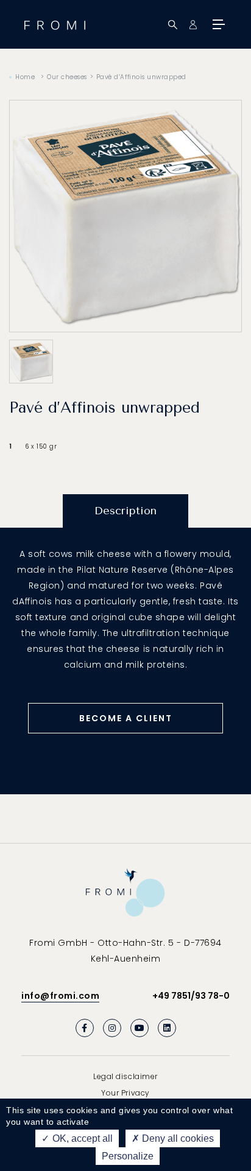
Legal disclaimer (125, 1076)
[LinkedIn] (167, 1028)
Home (25, 77)
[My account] (192, 24)
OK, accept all (81, 1138)
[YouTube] (139, 1028)
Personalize (128, 1156)
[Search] (172, 24)
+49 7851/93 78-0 (191, 996)
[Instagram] (112, 1028)
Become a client (125, 718)
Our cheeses (67, 77)
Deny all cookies (177, 1138)
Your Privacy (125, 1093)
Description (125, 510)
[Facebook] (85, 1028)
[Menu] (217, 24)
